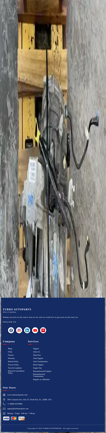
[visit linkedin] (27, 330)
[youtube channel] (35, 330)
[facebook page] (11, 330)
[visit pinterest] (43, 330)
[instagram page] (19, 330)
